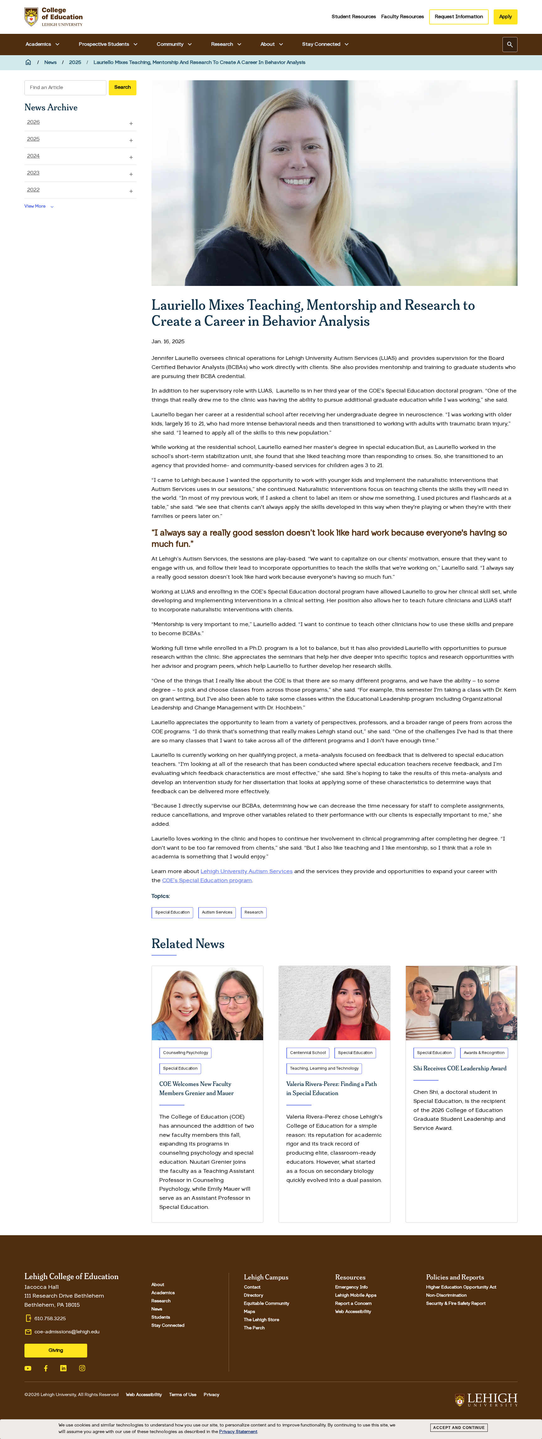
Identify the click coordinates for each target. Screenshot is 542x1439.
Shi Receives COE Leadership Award (460, 1068)
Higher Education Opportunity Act (461, 1287)
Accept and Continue (459, 1428)
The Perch (254, 1328)
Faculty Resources (402, 16)
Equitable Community (266, 1304)
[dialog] (271, 1429)
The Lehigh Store (261, 1320)
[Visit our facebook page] (46, 1367)
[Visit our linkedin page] (63, 1367)
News (50, 62)
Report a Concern (353, 1304)
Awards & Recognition (484, 1053)
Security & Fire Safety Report (456, 1304)
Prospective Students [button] (109, 44)
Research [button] (227, 44)
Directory (253, 1296)
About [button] (273, 44)
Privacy (211, 1395)
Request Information (459, 16)
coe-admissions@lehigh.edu (67, 1332)
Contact (252, 1287)
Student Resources (354, 16)
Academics (163, 1293)
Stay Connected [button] (326, 44)
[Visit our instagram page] (82, 1367)
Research (254, 912)
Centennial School (308, 1053)
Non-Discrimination (446, 1296)
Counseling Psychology (185, 1053)
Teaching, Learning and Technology (324, 1069)
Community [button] (175, 44)
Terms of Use (182, 1395)
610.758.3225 (50, 1318)
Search (122, 87)
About (157, 1285)
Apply (505, 16)
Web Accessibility (353, 1312)
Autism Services (217, 912)
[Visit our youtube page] (27, 1367)
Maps (249, 1312)
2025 (75, 62)
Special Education (172, 912)
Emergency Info (351, 1287)
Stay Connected (167, 1326)
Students (160, 1317)
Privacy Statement (238, 1432)
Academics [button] (43, 44)
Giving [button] (56, 1350)
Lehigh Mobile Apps (355, 1296)
